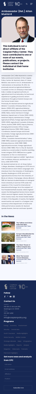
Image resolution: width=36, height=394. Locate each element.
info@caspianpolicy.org (15, 317)
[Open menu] (31, 4)
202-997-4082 (8, 313)
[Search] (27, 4)
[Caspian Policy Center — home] (12, 4)
